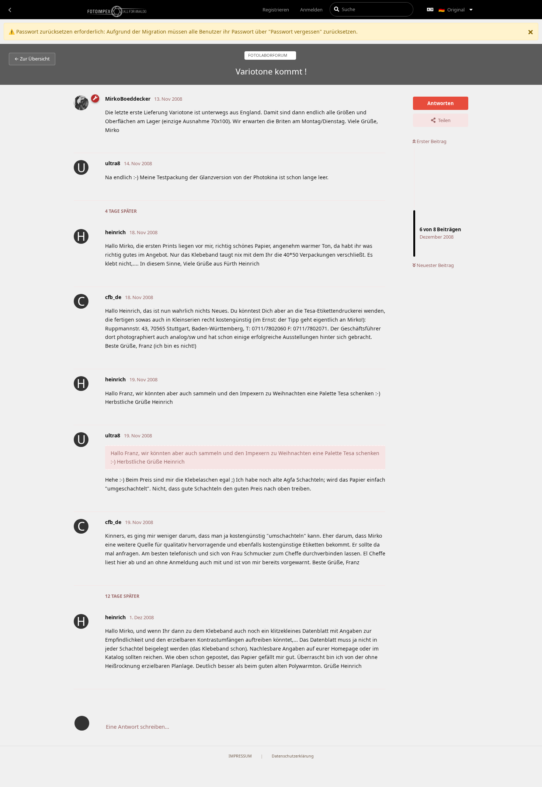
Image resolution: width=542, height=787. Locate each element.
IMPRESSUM (240, 756)
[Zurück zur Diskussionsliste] (9, 9)
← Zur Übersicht (32, 58)
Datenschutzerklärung (293, 756)
